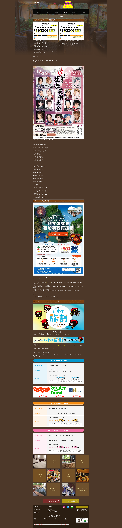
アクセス (38, 12)
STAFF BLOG (56, 12)
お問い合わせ (66, 12)
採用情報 (84, 12)
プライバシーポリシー (75, 12)
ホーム (35, 518)
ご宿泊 (55, 518)
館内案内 (45, 518)
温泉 (65, 518)
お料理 (35, 519)
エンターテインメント (47, 519)
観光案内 (47, 12)
